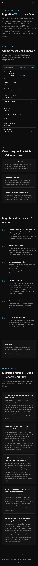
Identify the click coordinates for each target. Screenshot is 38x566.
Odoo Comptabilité (15, 559)
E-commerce (11, 562)
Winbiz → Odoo (27, 559)
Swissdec (4, 562)
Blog (17, 562)
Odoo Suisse (5, 559)
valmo (5, 2)
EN (34, 2)
